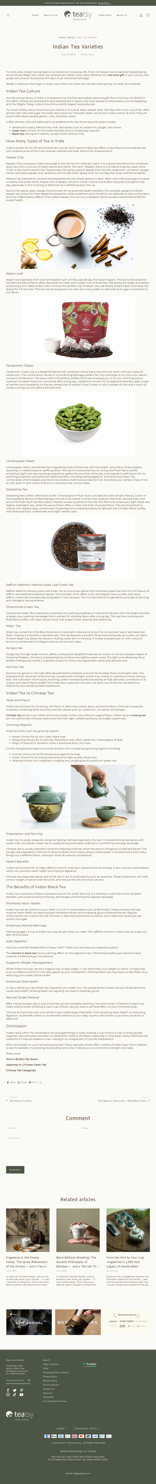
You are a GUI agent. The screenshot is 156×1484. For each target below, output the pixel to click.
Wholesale (48, 1397)
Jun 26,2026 (112, 1271)
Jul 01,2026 (61, 1271)
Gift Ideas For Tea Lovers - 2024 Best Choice (122, 1100)
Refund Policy (50, 1380)
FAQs (45, 1368)
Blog (70, 37)
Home (35, 15)
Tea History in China (20, 1100)
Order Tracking (50, 1364)
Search (46, 1360)
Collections (105, 15)
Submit (15, 1169)
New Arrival (50, 15)
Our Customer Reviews (54, 1401)
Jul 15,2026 (11, 1271)
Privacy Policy (50, 1376)
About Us (122, 15)
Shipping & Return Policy (56, 1372)
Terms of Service (51, 1385)
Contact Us (48, 1389)
